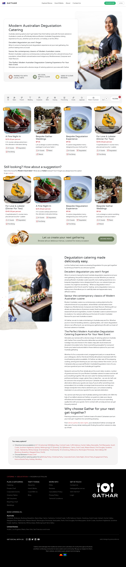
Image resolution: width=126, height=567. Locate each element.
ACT (36, 445)
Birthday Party (46, 457)
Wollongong (44, 447)
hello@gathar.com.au (77, 488)
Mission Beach (90, 447)
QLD (61, 447)
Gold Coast (80, 447)
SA (40, 450)
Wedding (38, 459)
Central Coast (64, 445)
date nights (84, 423)
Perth (42, 452)
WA (105, 450)
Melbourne (74, 450)
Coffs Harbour (75, 445)
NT (51, 447)
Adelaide (45, 450)
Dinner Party (89, 457)
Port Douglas (100, 447)
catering (10, 477)
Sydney (37, 447)
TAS (50, 450)
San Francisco (38, 529)
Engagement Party (100, 457)
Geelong (66, 450)
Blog (29, 495)
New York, (29, 529)
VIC (61, 450)
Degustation (22, 477)
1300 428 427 (75, 492)
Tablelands (24, 450)
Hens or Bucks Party (21, 459)
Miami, (23, 529)
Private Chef (31, 455)
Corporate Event (69, 457)
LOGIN (121, 3)
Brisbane (67, 447)
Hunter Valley (85, 445)
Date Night (80, 457)
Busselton (25, 452)
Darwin (55, 447)
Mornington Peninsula (86, 450)
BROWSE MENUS (106, 239)
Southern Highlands (27, 447)
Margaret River (35, 452)
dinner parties (73, 423)
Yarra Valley (99, 450)
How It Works (59, 3)
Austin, (9, 529)
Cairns (73, 447)
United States (12, 527)
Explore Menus (47, 3)
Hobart (55, 450)
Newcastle (94, 445)
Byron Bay (55, 445)
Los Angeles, (16, 529)
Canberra (42, 445)
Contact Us (77, 3)
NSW (49, 445)
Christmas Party (57, 457)
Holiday (31, 459)
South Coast (91, 520)
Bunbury (18, 452)
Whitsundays (32, 450)
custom (10, 173)
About (68, 3)
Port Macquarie (104, 445)
